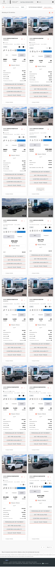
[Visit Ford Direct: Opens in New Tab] (45, 563)
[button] (25, 26)
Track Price (15, 65)
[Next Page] (44, 547)
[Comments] (15, 50)
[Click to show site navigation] (53, 2)
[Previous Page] (41, 547)
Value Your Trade (14, 95)
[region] (14, 74)
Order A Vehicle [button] (48, 7)
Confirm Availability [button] (14, 91)
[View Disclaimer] (13, 50)
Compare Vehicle (9, 102)
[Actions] (24, 39)
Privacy (23, 562)
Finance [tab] (14, 55)
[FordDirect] (6, 560)
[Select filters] (49, 13)
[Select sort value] (52, 12)
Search (22, 7)
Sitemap (19, 562)
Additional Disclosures (31, 562)
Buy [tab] (7, 55)
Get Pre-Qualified (14, 88)
